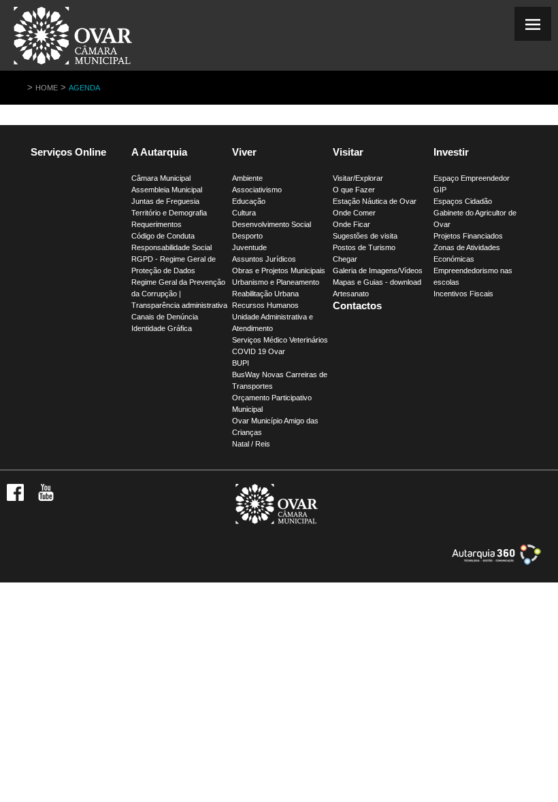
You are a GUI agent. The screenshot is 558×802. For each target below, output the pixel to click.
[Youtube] (45, 498)
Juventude (249, 247)
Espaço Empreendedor (471, 178)
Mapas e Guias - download (377, 282)
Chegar (345, 259)
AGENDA (84, 88)
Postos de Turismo (364, 247)
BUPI (240, 363)
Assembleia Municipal (166, 190)
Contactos (357, 305)
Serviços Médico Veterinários (280, 340)
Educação (248, 201)
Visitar (348, 152)
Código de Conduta (163, 236)
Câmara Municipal (161, 178)
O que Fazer (354, 190)
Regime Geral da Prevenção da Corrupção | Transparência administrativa (179, 293)
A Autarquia (159, 152)
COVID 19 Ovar (258, 351)
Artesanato (351, 294)
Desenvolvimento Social (271, 224)
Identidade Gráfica (161, 328)
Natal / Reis (251, 444)
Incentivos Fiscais (463, 294)
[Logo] (276, 521)
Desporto (247, 236)
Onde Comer (354, 213)
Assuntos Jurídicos (264, 259)
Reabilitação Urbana (265, 294)
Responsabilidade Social (171, 247)
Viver (244, 152)
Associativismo (257, 190)
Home (46, 88)
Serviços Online (68, 152)
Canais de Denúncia (164, 317)
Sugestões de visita (365, 236)
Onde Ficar (351, 224)
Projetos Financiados (468, 236)
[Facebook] (15, 498)
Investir (451, 152)
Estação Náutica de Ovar (374, 201)
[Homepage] (73, 64)
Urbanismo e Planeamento (275, 282)
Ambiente (247, 178)
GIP (439, 190)
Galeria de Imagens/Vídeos (378, 270)
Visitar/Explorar (358, 178)
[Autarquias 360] (496, 562)
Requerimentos (156, 224)
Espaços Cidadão (462, 201)
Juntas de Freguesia (165, 201)
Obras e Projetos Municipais (278, 270)
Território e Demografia (169, 213)
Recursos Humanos (265, 305)
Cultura (244, 213)
